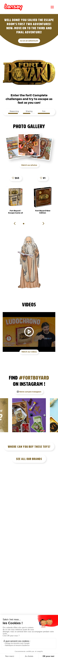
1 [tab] (23, 223)
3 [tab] (29, 223)
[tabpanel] (42, 197)
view (15, 197)
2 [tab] (26, 223)
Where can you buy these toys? (29, 446)
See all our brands (29, 459)
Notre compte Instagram (30, 392)
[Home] (13, 7)
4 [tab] (31, 223)
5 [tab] (34, 223)
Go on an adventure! (29, 41)
